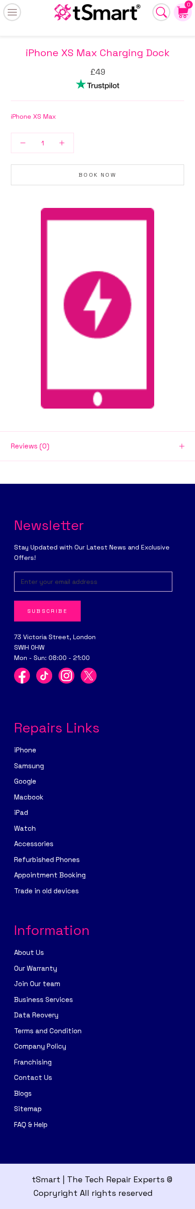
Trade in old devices (46, 890)
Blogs (23, 1093)
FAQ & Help (31, 1124)
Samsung (29, 765)
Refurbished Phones (47, 859)
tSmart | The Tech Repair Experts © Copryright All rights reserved (102, 1186)
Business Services (43, 999)
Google (25, 781)
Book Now (97, 174)
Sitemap (28, 1108)
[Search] (161, 12)
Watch (25, 828)
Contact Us (33, 1077)
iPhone (25, 750)
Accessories (34, 843)
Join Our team (37, 983)
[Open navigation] (12, 12)
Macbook (29, 797)
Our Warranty (35, 968)
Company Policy (40, 1046)
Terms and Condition (48, 1030)
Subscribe (47, 611)
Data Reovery (36, 1015)
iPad (21, 812)
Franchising (33, 1062)
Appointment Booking (50, 875)
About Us (29, 952)
